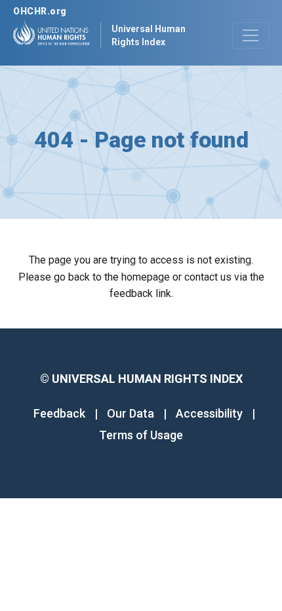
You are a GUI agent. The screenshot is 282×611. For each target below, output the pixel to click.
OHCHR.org (40, 11)
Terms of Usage (141, 435)
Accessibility (209, 413)
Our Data (130, 413)
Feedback (59, 413)
